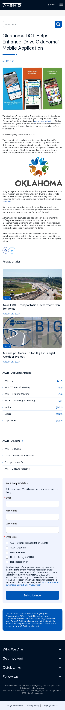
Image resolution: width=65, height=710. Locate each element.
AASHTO (9, 380)
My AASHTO (52, 4)
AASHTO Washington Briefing (20, 400)
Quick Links (12, 667)
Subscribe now (32, 595)
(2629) (59, 413)
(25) (60, 400)
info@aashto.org (35, 693)
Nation (8, 407)
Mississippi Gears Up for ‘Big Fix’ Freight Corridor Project (29, 355)
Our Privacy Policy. (33, 585)
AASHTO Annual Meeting (17, 387)
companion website (43, 121)
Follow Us (10, 676)
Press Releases (17, 552)
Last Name (11, 523)
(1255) (59, 420)
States (8, 413)
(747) (59, 380)
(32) (60, 387)
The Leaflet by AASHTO (22, 557)
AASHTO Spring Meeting (17, 393)
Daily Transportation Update (19, 455)
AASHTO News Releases (17, 468)
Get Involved (13, 658)
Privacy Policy (33, 705)
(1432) (59, 407)
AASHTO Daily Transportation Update (29, 542)
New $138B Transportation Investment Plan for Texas (31, 307)
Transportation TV (14, 462)
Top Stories (10, 420)
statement (7, 201)
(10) (60, 394)
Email (8, 498)
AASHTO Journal (13, 448)
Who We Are (13, 649)
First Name (11, 511)
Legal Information (15, 705)
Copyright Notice (50, 705)
